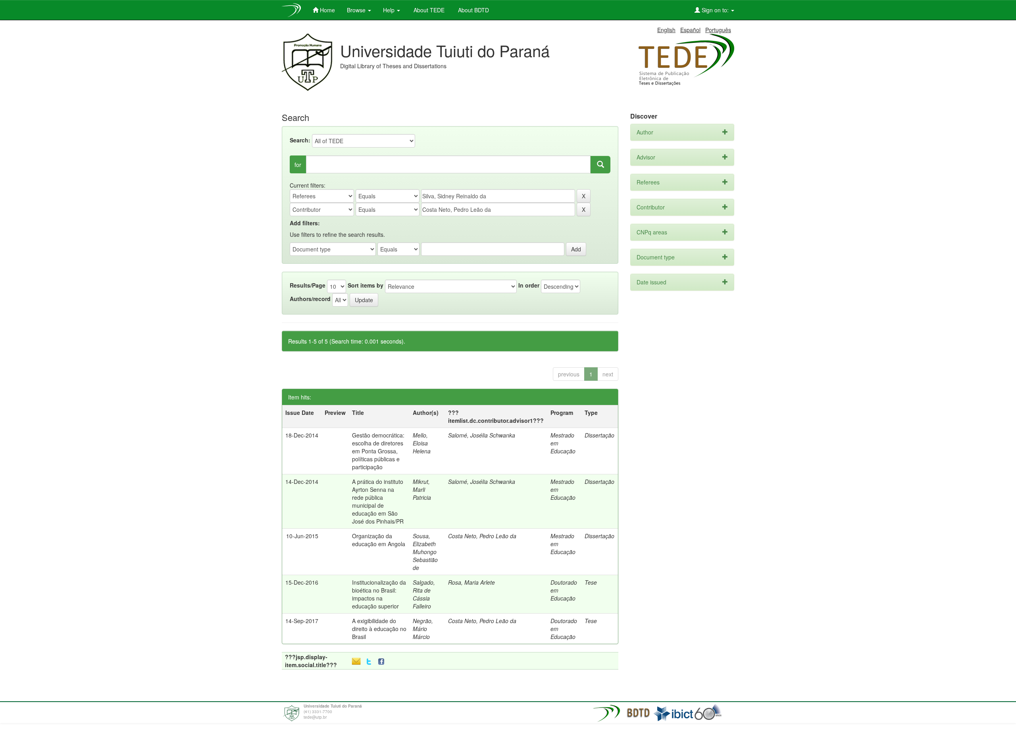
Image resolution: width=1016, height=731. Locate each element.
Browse (357, 10)
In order (528, 285)
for (297, 165)
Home (326, 10)
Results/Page (307, 285)
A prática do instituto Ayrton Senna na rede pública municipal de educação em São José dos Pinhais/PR (378, 501)
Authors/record (310, 299)
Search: (300, 140)
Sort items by (365, 285)
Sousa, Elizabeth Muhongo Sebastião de (425, 552)
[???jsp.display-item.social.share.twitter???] (369, 662)
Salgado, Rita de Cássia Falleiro (424, 594)
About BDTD (472, 10)
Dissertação (599, 435)
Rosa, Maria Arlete (471, 582)
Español (690, 30)
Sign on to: (715, 10)
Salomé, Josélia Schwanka (481, 435)
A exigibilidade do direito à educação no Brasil (379, 629)
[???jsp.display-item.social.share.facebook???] (383, 662)
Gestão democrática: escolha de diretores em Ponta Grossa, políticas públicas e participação (378, 451)
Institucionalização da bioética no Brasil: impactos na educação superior (379, 594)
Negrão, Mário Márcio (423, 629)
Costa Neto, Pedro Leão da (482, 536)
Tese (591, 582)
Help (389, 10)
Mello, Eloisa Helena (422, 443)
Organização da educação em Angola (378, 540)
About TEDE (428, 10)
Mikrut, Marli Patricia (422, 489)
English (666, 30)
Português (718, 30)
